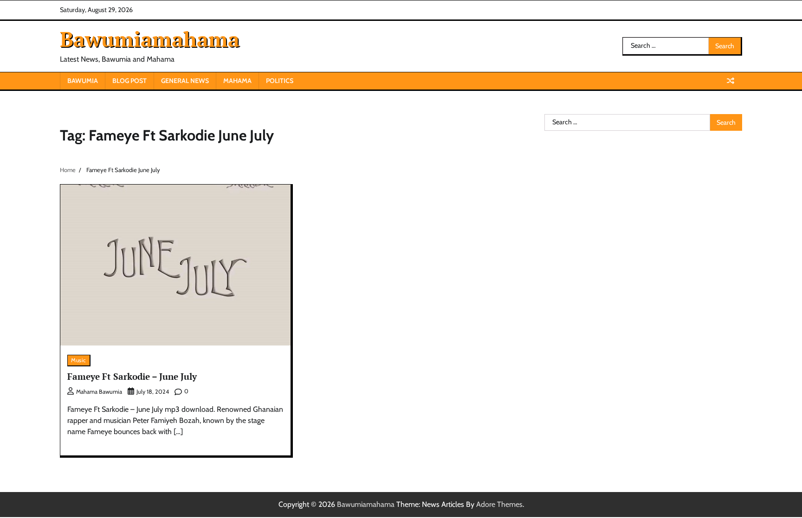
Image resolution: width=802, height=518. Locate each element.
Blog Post (129, 81)
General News (185, 81)
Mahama (237, 81)
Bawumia (82, 81)
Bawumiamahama (149, 39)
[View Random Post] (730, 81)
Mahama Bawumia (99, 391)
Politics (279, 81)
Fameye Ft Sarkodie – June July (132, 376)
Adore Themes (499, 504)
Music (78, 360)
